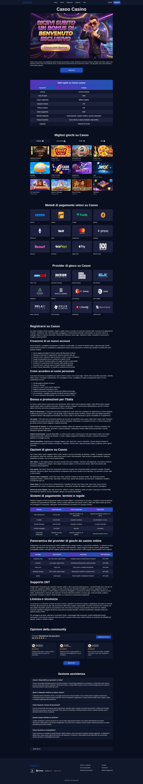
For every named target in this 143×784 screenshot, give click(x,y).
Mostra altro (71, 662)
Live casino (60, 141)
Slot (102, 141)
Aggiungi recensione (103, 637)
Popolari (39, 141)
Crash (81, 141)
